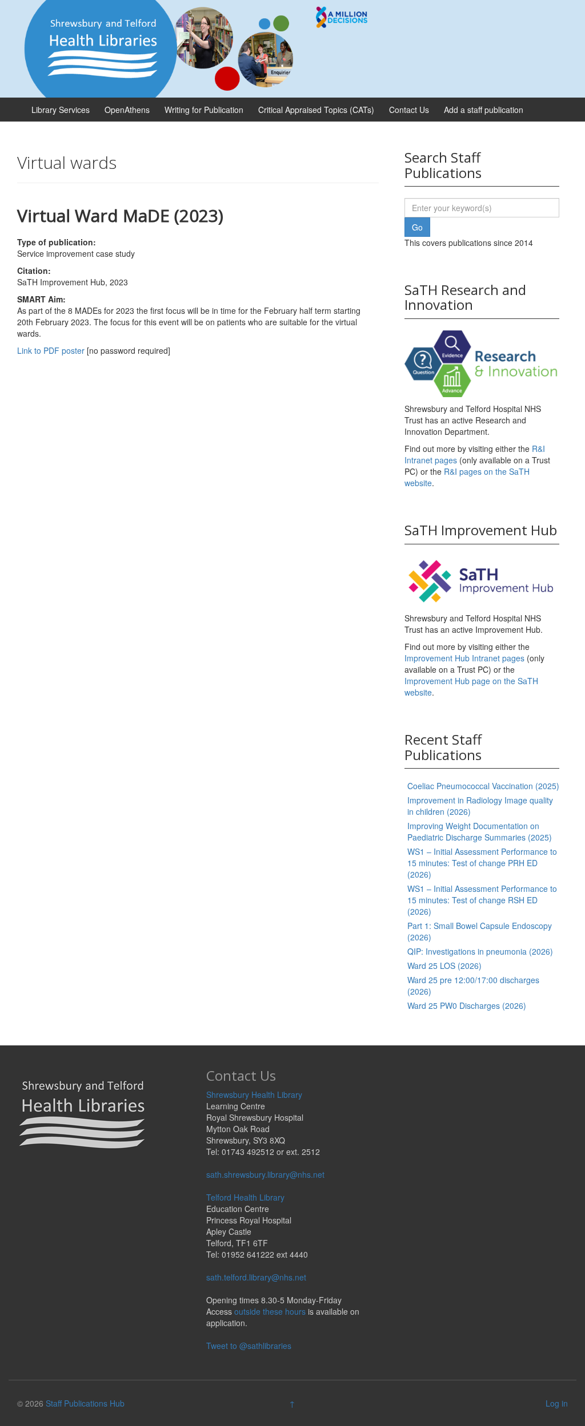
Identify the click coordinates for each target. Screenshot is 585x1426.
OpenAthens (127, 109)
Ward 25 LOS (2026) (444, 965)
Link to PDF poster (51, 350)
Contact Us (409, 109)
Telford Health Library (245, 1197)
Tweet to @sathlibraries (248, 1345)
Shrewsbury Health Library (254, 1094)
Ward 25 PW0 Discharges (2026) (466, 1005)
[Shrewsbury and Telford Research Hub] (200, 47)
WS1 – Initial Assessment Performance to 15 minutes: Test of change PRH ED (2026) (482, 863)
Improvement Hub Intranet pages (464, 658)
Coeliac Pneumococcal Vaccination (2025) (483, 785)
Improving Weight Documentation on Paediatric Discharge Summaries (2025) (479, 831)
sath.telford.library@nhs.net (256, 1277)
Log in (557, 1403)
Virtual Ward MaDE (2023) (120, 215)
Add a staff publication (483, 109)
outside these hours (270, 1311)
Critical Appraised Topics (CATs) (316, 109)
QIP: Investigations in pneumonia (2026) (480, 951)
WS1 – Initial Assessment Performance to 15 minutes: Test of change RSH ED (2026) (482, 900)
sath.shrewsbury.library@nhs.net (265, 1174)
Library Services (60, 109)
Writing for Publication (204, 109)
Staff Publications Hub (85, 1403)
